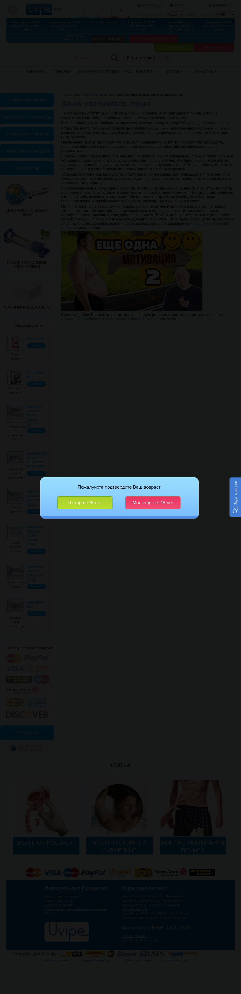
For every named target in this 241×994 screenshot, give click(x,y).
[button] (235, 497)
